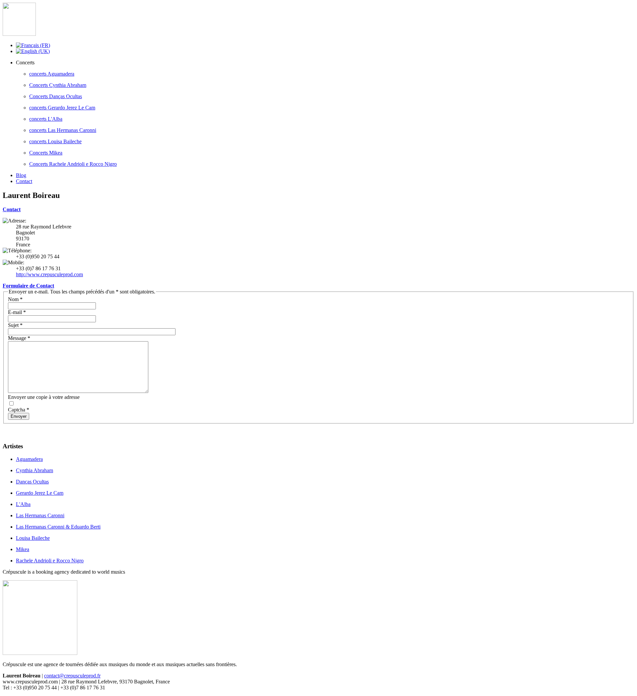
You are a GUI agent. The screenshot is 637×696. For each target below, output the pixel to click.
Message (19, 338)
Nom (15, 299)
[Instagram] (33, 429)
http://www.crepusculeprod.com (49, 274)
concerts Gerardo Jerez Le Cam (62, 107)
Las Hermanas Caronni (40, 515)
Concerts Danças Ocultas (55, 96)
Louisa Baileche (33, 538)
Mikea (22, 549)
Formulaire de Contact (28, 285)
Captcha (18, 409)
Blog (21, 175)
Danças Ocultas (32, 481)
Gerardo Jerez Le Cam (39, 493)
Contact (24, 181)
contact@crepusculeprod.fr (72, 675)
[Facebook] (8, 429)
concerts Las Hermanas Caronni (62, 130)
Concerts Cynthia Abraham (57, 85)
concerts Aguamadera (51, 74)
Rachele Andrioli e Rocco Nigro (50, 560)
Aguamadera (29, 459)
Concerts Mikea (45, 153)
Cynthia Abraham (34, 470)
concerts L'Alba (45, 119)
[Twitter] (21, 429)
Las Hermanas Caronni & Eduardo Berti (58, 527)
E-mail (17, 312)
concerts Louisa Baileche (55, 141)
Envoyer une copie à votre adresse (44, 397)
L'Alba (23, 504)
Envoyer (19, 416)
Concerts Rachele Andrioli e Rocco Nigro (73, 164)
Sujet (15, 325)
